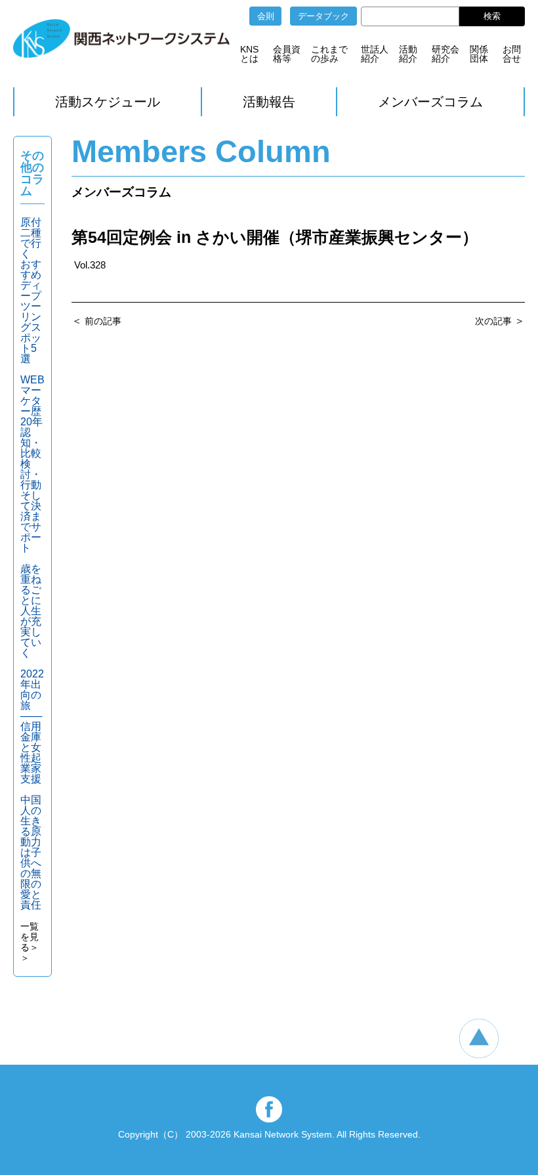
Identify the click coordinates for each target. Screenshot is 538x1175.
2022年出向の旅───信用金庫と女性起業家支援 (32, 726)
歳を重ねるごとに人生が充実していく (30, 610)
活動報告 (269, 102)
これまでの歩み (329, 54)
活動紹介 (408, 54)
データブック (323, 16)
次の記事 (493, 321)
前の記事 (103, 321)
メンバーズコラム (430, 102)
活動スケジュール (107, 102)
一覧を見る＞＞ (29, 942)
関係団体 (479, 54)
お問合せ (512, 54)
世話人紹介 (374, 54)
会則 (265, 16)
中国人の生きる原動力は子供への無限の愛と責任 (30, 852)
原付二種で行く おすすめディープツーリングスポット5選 (30, 290)
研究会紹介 (445, 54)
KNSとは (249, 54)
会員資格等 (286, 54)
